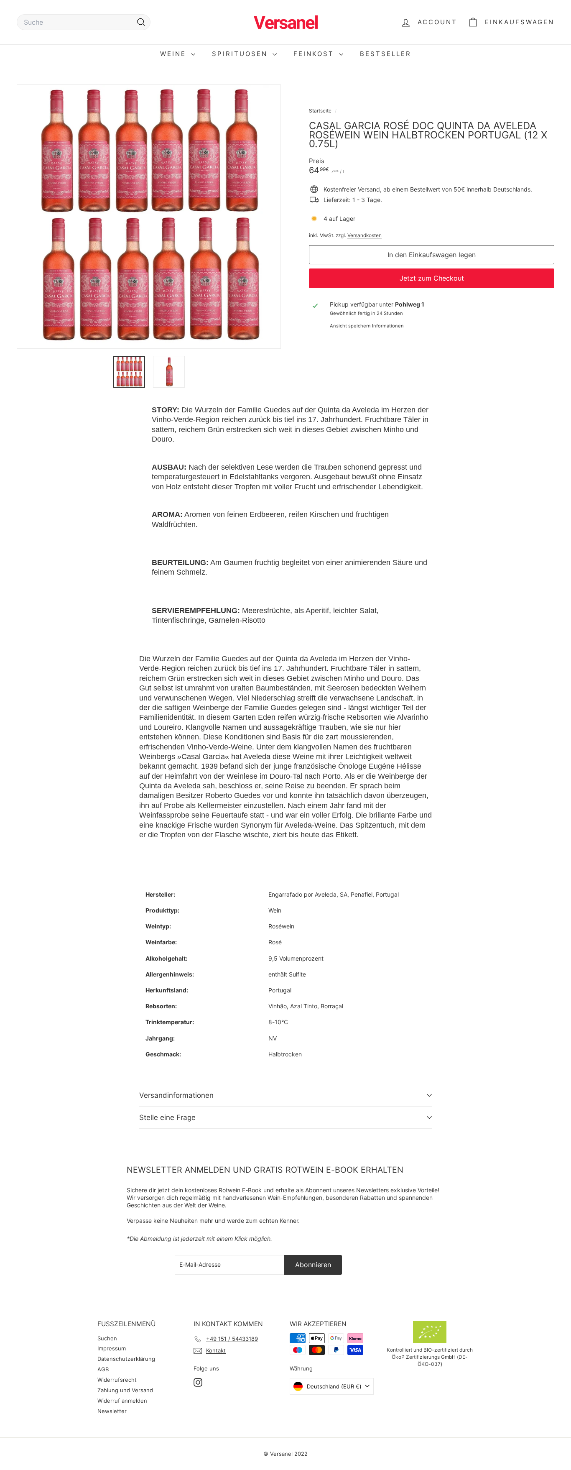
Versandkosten (364, 235)
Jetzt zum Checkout (432, 278)
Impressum (111, 1348)
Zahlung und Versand (125, 1390)
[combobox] (83, 22)
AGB (103, 1369)
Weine (174, 54)
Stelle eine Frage (167, 1117)
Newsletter (112, 1411)
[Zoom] (148, 216)
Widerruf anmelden (122, 1400)
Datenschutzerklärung (126, 1358)
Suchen (107, 1338)
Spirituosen (241, 54)
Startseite (321, 110)
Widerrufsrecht (117, 1379)
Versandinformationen (176, 1095)
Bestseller (385, 54)
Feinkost (315, 54)
